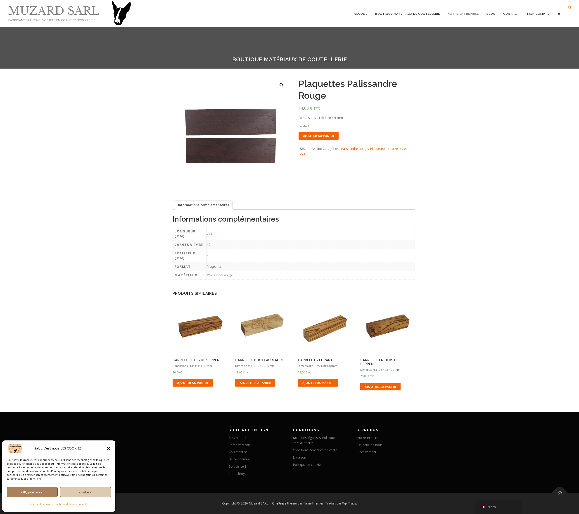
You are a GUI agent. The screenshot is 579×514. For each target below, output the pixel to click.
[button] (108, 448)
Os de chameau (240, 459)
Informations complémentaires (203, 205)
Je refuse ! (85, 492)
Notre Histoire (367, 437)
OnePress (279, 503)
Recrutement (366, 452)
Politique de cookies (40, 504)
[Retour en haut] (560, 493)
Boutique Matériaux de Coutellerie (407, 13)
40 (208, 244)
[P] (558, 13)
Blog (491, 13)
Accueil (361, 13)
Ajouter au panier (318, 136)
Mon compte (538, 13)
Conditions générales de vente (315, 450)
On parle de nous (369, 445)
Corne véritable (239, 445)
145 (209, 234)
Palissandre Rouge (354, 148)
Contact (511, 13)
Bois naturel (237, 437)
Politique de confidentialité (71, 504)
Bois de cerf (237, 466)
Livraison (299, 457)
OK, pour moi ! (32, 492)
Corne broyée (238, 473)
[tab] (204, 205)
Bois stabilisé (238, 452)
